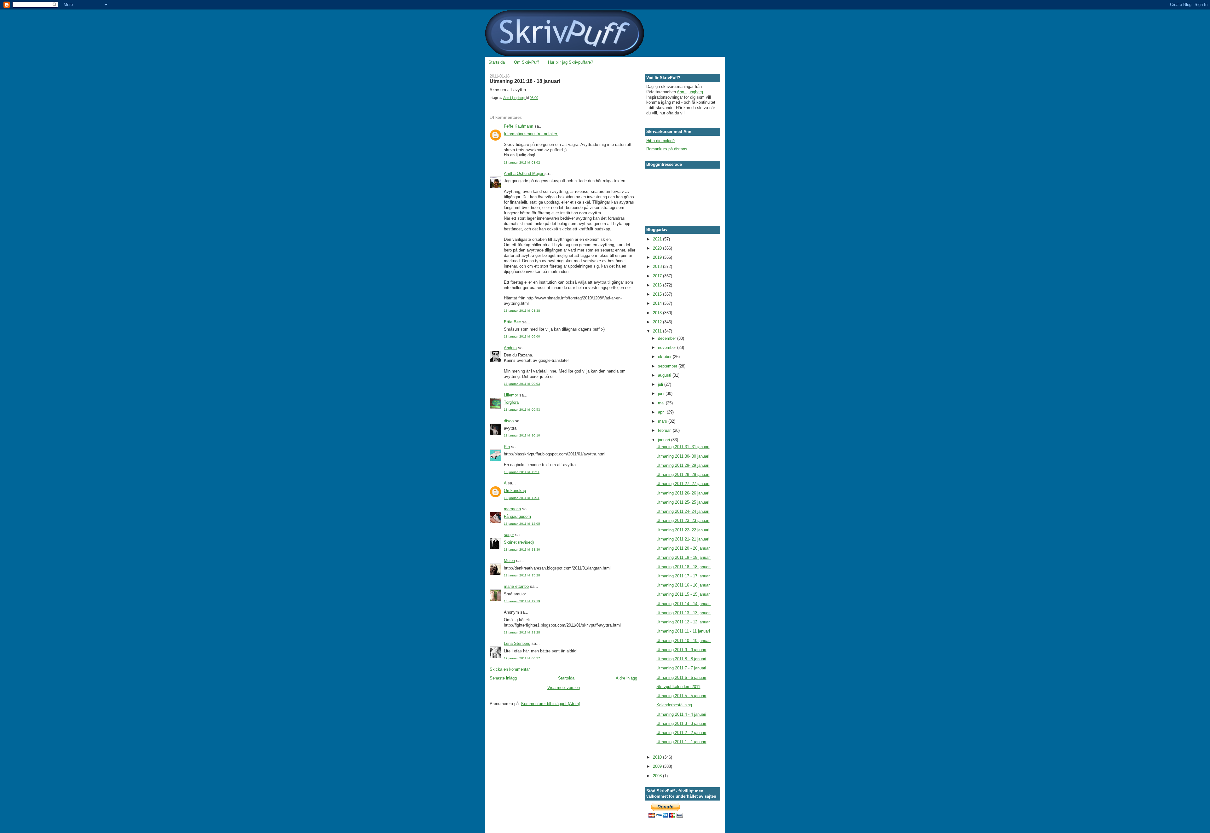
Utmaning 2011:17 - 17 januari (683, 576)
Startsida (496, 62)
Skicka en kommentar (510, 669)
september (668, 366)
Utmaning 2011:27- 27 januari (682, 483)
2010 (658, 757)
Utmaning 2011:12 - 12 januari (683, 622)
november (667, 347)
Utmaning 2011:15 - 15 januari (683, 594)
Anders (510, 347)
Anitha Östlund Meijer (524, 173)
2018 (658, 266)
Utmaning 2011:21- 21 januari (682, 539)
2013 (658, 312)
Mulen (509, 560)
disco (509, 421)
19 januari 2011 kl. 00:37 (522, 658)
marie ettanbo (516, 586)
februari (665, 430)
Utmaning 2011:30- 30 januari (682, 456)
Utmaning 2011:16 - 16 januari (683, 585)
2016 (658, 285)
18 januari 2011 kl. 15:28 (522, 575)
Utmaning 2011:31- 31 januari (682, 446)
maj (662, 403)
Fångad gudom (517, 516)
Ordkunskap (515, 490)
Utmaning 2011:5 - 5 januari (681, 695)
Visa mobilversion (563, 687)
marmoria (512, 508)
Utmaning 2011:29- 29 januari (682, 465)
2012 (658, 322)
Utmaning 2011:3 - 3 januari (681, 723)
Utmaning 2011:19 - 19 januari (683, 557)
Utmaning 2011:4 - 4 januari (681, 714)
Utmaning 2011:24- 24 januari (682, 511)
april (662, 412)
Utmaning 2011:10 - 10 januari (683, 640)
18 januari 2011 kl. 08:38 (522, 310)
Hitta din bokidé (660, 140)
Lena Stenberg (517, 643)
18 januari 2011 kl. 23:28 (522, 632)
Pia (507, 446)
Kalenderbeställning (674, 705)
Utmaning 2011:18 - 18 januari (683, 566)
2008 (658, 775)
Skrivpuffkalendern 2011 (678, 686)
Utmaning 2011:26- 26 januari (682, 493)
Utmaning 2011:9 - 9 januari (681, 649)
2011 (658, 331)
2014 (658, 303)
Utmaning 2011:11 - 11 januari (683, 631)
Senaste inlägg (503, 678)
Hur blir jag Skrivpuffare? (570, 62)
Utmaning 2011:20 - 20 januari (683, 548)
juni (662, 393)
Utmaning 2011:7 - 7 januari (681, 668)
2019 (658, 257)
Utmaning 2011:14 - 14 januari (683, 603)
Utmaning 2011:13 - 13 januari (683, 612)
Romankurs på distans (666, 149)
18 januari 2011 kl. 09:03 (522, 383)
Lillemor (511, 395)
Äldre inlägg (626, 678)
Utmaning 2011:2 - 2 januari (681, 732)
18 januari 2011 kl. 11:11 (521, 472)
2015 (658, 294)
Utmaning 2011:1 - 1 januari (681, 741)
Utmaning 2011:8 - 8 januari (681, 659)
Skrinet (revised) (519, 542)
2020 (658, 248)
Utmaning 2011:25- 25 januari (682, 502)
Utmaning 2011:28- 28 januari (682, 474)
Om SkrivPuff (526, 62)
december (667, 338)
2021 (658, 239)
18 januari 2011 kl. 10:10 (522, 435)
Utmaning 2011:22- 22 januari (682, 530)
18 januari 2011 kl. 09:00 (522, 336)
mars (663, 421)
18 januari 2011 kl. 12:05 (522, 523)
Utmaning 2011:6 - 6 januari (681, 677)
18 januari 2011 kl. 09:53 (522, 409)
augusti (665, 375)
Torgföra (511, 402)
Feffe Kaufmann (518, 126)
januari (664, 439)
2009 (658, 766)
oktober (665, 356)
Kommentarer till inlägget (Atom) (550, 703)
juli (661, 384)
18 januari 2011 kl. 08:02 (522, 162)
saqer (509, 534)
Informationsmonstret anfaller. (531, 133)
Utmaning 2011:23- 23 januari (682, 520)
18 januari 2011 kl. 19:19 (522, 601)
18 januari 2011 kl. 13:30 (522, 549)
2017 (658, 276)
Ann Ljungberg (690, 92)
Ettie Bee (512, 322)
